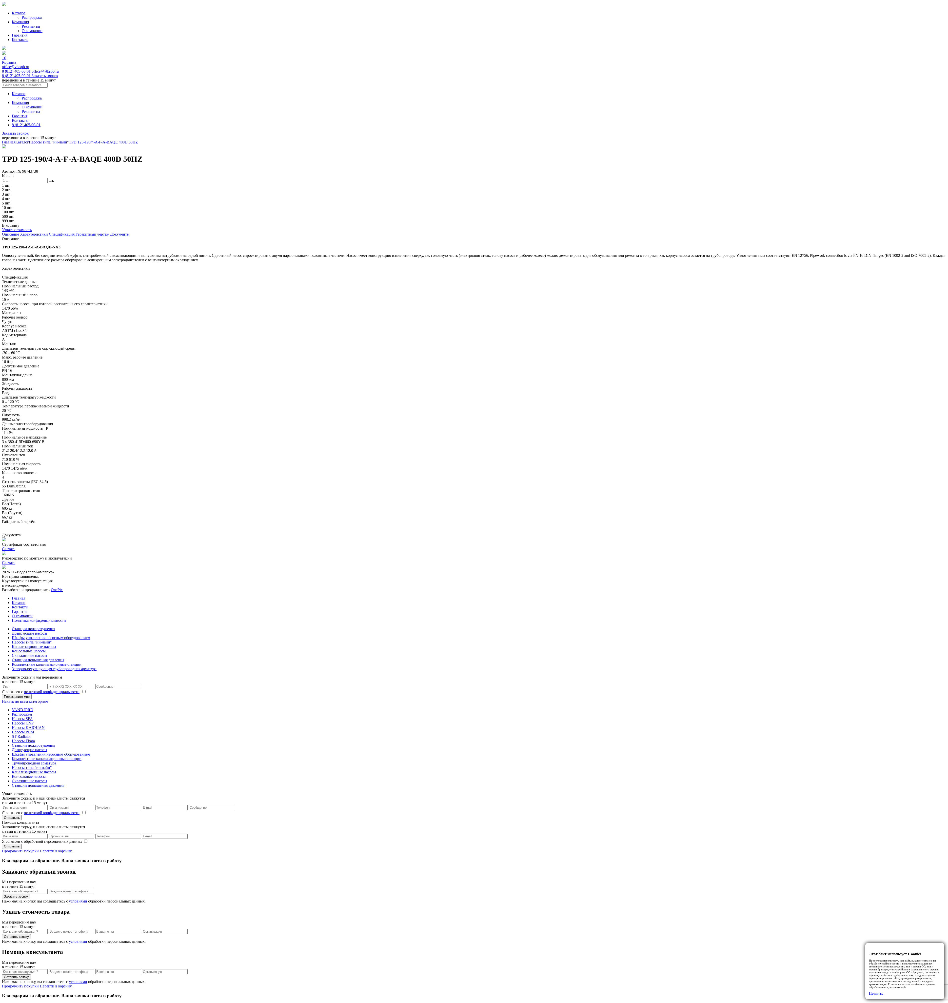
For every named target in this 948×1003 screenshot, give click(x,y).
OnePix (57, 590)
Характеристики (34, 234)
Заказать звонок (45, 76)
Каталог (18, 13)
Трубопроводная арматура (34, 763)
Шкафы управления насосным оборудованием (51, 638)
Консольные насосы (29, 651)
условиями (78, 901)
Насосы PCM (23, 732)
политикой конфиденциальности (51, 692)
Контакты (20, 40)
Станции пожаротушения (33, 629)
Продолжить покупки (20, 851)
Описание (10, 234)
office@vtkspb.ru (15, 67)
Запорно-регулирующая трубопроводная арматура (54, 669)
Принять (876, 993)
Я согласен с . (41, 692)
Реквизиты (31, 26)
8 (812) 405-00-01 (17, 71)
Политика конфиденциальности (39, 620)
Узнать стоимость (17, 230)
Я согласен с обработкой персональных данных (42, 841)
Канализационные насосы (34, 646)
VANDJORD (22, 710)
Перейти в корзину (56, 851)
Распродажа (32, 17)
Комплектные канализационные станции (46, 664)
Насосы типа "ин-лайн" (49, 142)
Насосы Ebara (23, 741)
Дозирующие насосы (29, 633)
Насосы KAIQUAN (28, 727)
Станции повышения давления (38, 660)
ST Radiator (21, 736)
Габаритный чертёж (92, 234)
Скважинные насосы (29, 655)
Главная (8, 142)
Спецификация (62, 234)
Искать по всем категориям (25, 701)
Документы (120, 234)
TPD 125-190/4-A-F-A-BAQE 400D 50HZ (103, 142)
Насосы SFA (22, 719)
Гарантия (19, 35)
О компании (32, 31)
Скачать (8, 549)
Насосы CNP (23, 723)
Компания (20, 22)
